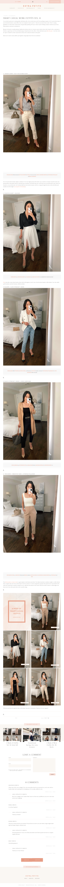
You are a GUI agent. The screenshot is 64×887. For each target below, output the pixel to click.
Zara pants (17, 575)
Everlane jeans (10, 174)
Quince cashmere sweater (41, 174)
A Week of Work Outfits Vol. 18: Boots (51, 745)
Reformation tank (10, 575)
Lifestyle (20, 8)
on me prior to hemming (19, 186)
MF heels (28, 174)
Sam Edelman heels (39, 465)
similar (25, 575)
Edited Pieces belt (48, 465)
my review (50, 174)
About (25, 878)
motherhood (30, 8)
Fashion (12, 8)
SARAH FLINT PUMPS (35, 276)
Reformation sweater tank (11, 582)
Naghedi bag (40, 575)
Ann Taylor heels (33, 575)
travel (39, 8)
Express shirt (13, 276)
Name (10, 757)
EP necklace (54, 174)
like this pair (49, 31)
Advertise (31, 878)
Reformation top (22, 465)
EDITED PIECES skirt (21, 276)
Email (10, 763)
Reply (54, 791)
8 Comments (12, 15)
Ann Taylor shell (22, 370)
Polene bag (33, 176)
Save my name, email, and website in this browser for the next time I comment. (20, 770)
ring (30, 176)
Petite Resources (48, 8)
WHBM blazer (10, 370)
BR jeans (33, 370)
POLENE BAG (28, 276)
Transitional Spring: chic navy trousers (32, 745)
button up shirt (22, 174)
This (4, 282)
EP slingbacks (50, 370)
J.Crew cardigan (14, 465)
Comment (35, 757)
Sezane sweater (46, 575)
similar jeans (29, 465)
